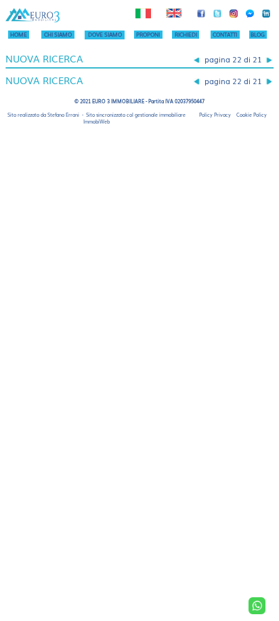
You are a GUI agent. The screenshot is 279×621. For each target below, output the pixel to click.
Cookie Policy (251, 114)
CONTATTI (225, 34)
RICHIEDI (186, 34)
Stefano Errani (63, 114)
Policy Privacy (215, 114)
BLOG (258, 34)
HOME (18, 34)
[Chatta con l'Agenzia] (257, 605)
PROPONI (148, 34)
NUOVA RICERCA (44, 58)
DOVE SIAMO (105, 34)
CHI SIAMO (58, 34)
